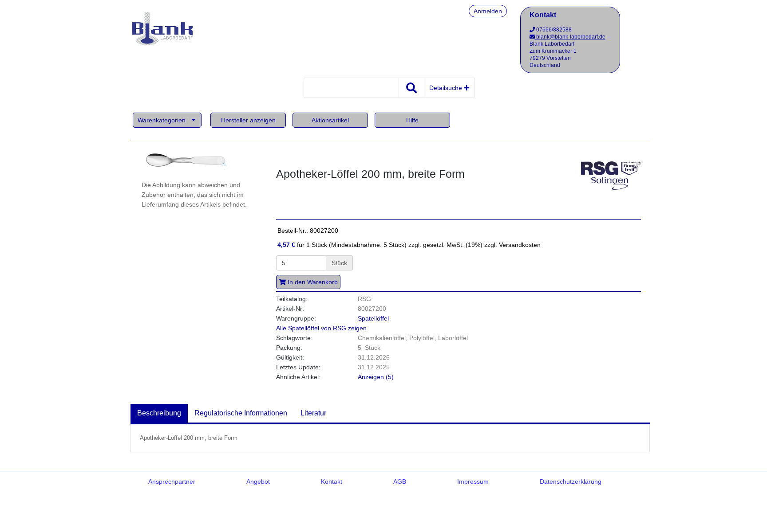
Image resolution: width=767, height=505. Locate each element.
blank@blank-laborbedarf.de (570, 37)
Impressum (473, 481)
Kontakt (331, 481)
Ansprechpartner (171, 481)
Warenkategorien (162, 120)
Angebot (258, 481)
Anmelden (488, 11)
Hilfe (412, 120)
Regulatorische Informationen (240, 413)
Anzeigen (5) (376, 376)
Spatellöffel (373, 318)
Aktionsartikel (330, 120)
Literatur (313, 413)
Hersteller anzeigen (248, 120)
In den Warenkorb (312, 282)
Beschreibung (159, 413)
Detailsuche (446, 87)
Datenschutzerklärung (570, 481)
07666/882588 (553, 30)
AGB (399, 481)
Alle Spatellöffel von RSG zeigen (321, 328)
